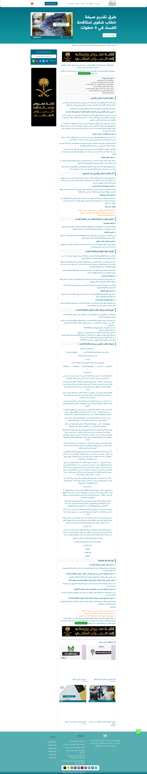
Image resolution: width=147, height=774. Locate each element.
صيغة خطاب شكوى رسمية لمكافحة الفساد (101, 90)
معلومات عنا (90, 3)
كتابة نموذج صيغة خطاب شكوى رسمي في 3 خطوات (97, 611)
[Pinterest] (75, 767)
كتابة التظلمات (52, 751)
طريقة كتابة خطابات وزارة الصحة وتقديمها (75, 751)
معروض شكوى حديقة (79, 679)
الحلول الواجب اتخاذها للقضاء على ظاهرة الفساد (99, 84)
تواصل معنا (71, 3)
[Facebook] (92, 767)
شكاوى (108, 45)
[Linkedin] (78, 767)
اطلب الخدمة (85, 73)
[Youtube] (85, 767)
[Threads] (64, 767)
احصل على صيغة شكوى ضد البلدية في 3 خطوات (99, 613)
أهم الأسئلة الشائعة (107, 93)
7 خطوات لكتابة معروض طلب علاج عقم (74, 744)
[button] (32, 3)
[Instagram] (82, 767)
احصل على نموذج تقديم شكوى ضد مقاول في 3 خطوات (97, 213)
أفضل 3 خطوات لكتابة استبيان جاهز (75, 747)
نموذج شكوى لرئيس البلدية (105, 215)
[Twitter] (89, 767)
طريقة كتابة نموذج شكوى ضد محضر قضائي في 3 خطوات (96, 210)
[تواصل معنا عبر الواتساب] (138, 734)
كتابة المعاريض (51, 742)
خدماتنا (83, 3)
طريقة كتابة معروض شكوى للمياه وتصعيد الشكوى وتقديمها (73, 762)
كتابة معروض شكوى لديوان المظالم (105, 679)
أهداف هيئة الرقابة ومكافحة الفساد (103, 86)
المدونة (77, 3)
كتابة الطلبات (52, 754)
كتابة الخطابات (52, 745)
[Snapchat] (68, 767)
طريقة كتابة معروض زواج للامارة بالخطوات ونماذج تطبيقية (75, 757)
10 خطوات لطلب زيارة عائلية (77, 741)
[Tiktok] (71, 767)
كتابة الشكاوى (52, 748)
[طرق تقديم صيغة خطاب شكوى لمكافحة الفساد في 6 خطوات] (89, 61)
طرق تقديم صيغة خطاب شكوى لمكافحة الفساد (99, 88)
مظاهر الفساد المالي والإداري (105, 80)
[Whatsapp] (96, 767)
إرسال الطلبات (52, 757)
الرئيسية (97, 3)
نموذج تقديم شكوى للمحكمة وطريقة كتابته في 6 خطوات (96, 616)
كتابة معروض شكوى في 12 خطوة (75, 722)
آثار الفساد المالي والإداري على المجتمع (102, 82)
